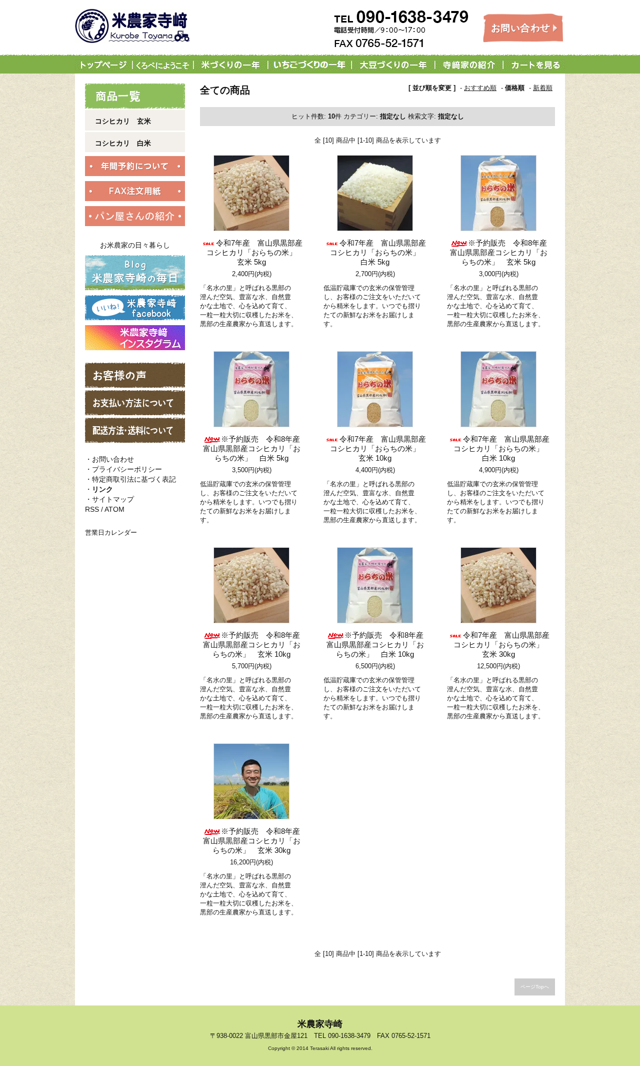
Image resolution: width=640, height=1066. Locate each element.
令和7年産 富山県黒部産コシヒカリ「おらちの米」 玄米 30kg (502, 644)
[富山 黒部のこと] (165, 65)
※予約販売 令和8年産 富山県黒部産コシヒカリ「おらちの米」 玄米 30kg (255, 840)
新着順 (542, 88)
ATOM (114, 509)
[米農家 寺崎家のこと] (468, 65)
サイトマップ (113, 499)
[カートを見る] (533, 65)
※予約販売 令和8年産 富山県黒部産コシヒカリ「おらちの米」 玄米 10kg (255, 644)
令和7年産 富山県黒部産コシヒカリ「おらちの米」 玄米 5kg (255, 252)
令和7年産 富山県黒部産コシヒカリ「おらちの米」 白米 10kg (502, 448)
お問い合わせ (113, 459)
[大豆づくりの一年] (393, 65)
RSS (92, 509)
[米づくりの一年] (231, 65)
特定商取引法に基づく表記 (134, 479)
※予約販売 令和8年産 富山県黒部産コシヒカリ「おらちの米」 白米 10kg (378, 644)
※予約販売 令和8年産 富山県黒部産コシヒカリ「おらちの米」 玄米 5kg (502, 252)
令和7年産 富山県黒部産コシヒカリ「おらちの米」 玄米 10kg (379, 448)
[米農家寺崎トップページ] (105, 65)
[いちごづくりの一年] (310, 65)
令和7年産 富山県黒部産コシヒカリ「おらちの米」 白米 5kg (379, 252)
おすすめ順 (480, 88)
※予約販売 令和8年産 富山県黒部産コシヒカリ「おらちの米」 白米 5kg (255, 448)
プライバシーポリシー (127, 469)
